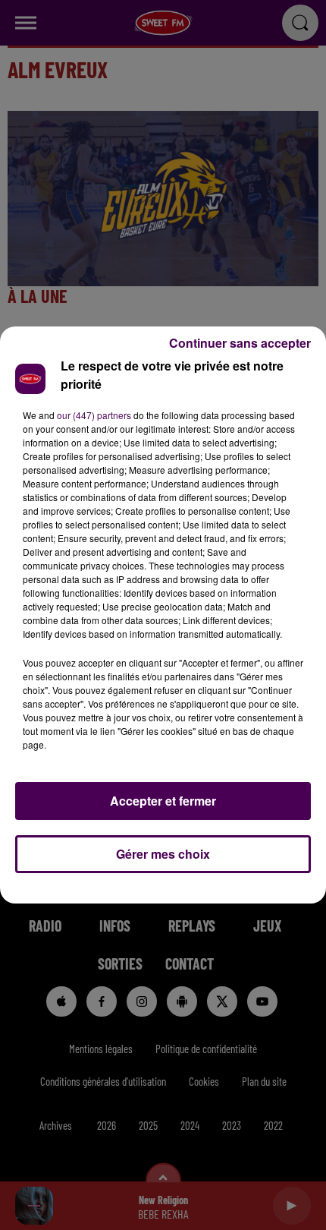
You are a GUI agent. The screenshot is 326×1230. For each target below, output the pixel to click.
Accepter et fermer (163, 800)
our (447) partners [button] (94, 414)
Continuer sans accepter (240, 343)
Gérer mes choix (163, 854)
